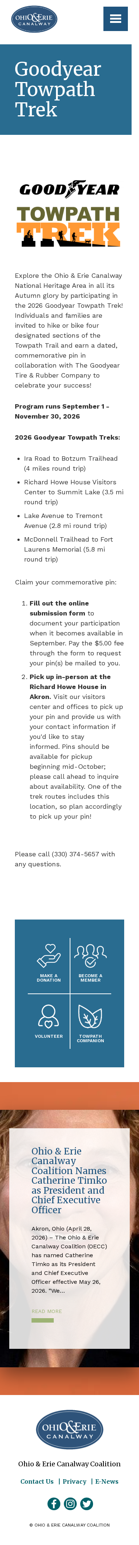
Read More (47, 1311)
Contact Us (37, 1481)
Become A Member (90, 977)
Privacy (74, 1481)
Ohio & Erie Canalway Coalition (69, 1430)
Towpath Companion (90, 1038)
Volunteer (49, 1036)
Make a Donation (49, 977)
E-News (107, 1481)
